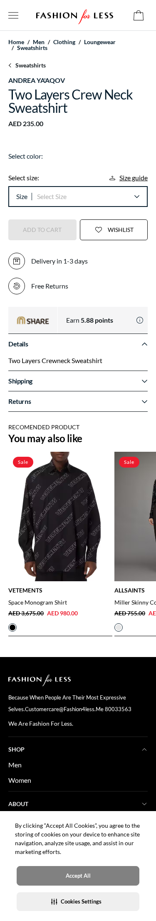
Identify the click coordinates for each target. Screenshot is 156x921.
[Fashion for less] (74, 15)
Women (19, 780)
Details (18, 344)
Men (15, 765)
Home (16, 42)
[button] (78, 901)
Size (21, 196)
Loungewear (100, 42)
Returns (19, 401)
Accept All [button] (78, 875)
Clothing (64, 42)
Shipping (20, 381)
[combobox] (88, 196)
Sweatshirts (32, 48)
